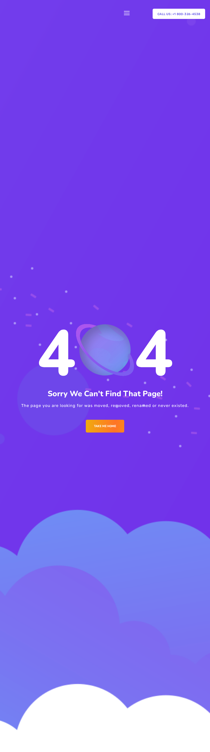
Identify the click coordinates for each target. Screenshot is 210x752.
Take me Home (105, 426)
